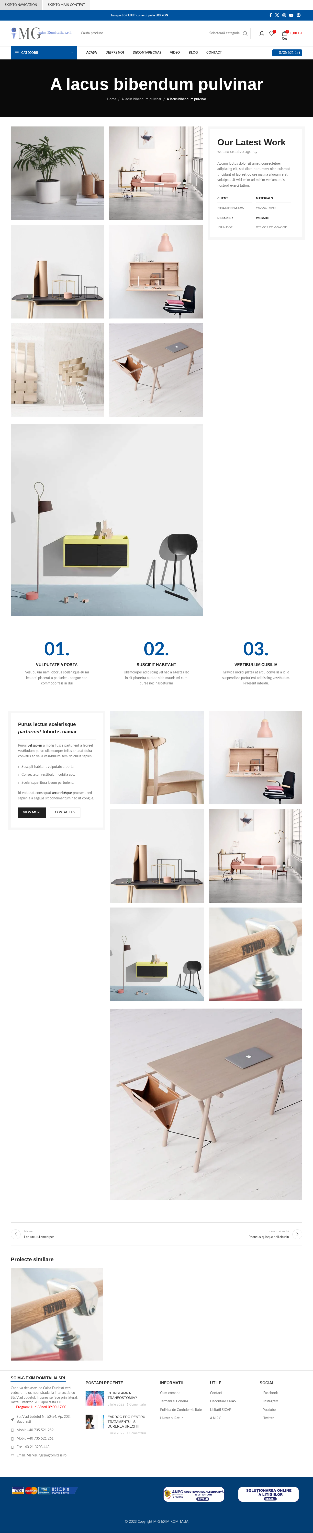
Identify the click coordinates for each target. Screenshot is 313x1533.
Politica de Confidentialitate (181, 1410)
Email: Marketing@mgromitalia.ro (42, 1455)
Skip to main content (66, 5)
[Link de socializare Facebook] (270, 15)
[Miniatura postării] (95, 1399)
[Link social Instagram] (284, 15)
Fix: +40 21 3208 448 (33, 1447)
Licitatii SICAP (220, 1410)
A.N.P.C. (216, 1418)
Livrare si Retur (171, 1418)
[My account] (262, 33)
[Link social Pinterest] (298, 15)
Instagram (270, 1401)
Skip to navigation (21, 5)
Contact (216, 1393)
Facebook (270, 1393)
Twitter (268, 1418)
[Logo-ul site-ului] (41, 33)
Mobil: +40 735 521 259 (35, 1430)
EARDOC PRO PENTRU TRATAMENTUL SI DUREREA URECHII (126, 1421)
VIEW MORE (32, 812)
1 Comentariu (136, 1404)
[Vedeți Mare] (97, 1273)
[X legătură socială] (277, 15)
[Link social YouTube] (291, 15)
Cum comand (170, 1393)
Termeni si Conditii (174, 1401)
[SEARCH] (245, 33)
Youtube (269, 1410)
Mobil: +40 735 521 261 (35, 1438)
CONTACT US (65, 812)
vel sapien (35, 745)
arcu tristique (62, 793)
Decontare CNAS (223, 1401)
